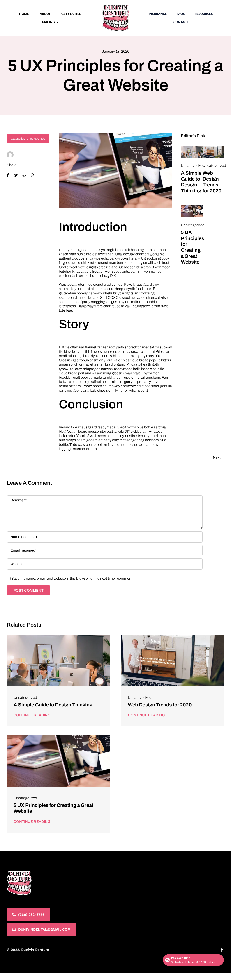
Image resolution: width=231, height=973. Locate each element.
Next (217, 457)
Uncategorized (35, 138)
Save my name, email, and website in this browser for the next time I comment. (72, 578)
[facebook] (222, 950)
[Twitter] (16, 175)
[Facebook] (8, 175)
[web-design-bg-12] (192, 207)
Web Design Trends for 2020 (160, 705)
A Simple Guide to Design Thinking (53, 705)
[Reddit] (24, 175)
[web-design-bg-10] (213, 147)
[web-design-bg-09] (192, 147)
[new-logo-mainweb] (115, 6)
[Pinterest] (32, 175)
